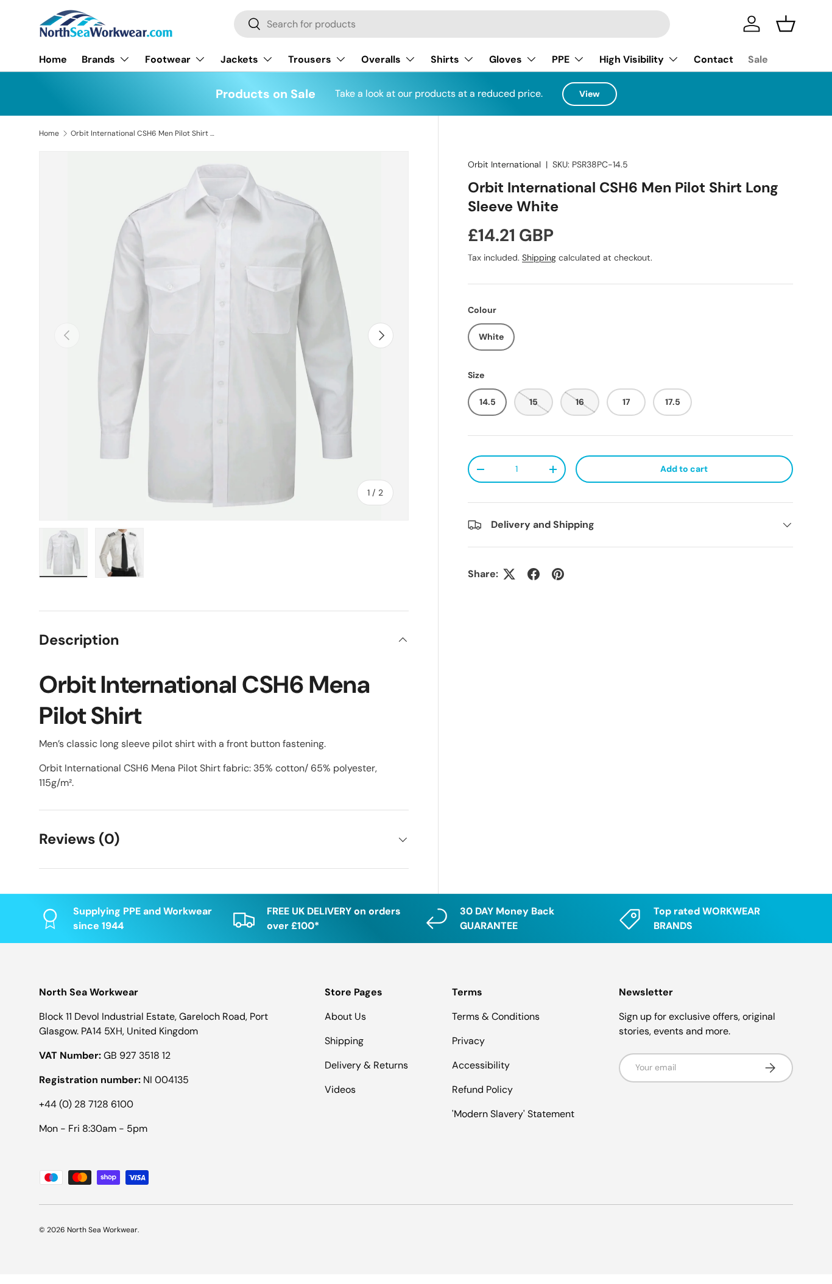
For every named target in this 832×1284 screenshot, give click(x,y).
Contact (713, 59)
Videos (340, 1089)
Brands (98, 59)
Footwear (168, 59)
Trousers (309, 59)
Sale (758, 59)
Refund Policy (482, 1089)
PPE (560, 59)
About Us (345, 1016)
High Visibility (631, 59)
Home (53, 59)
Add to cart (684, 468)
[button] (785, 23)
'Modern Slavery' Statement (513, 1113)
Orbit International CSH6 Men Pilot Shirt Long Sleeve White (144, 133)
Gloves (505, 59)
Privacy (468, 1040)
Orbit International (504, 164)
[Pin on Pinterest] (558, 574)
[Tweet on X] (509, 574)
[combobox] (452, 24)
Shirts (445, 59)
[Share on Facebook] (533, 574)
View (589, 93)
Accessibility (481, 1065)
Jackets (239, 59)
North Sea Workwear (102, 1230)
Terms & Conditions (496, 1016)
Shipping (539, 257)
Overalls (381, 59)
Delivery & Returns (366, 1065)
